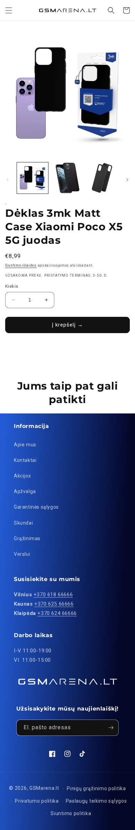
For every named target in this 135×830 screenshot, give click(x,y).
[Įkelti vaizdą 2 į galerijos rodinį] (67, 178)
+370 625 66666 (53, 604)
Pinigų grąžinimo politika (96, 788)
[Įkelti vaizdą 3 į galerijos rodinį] (102, 178)
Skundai (23, 523)
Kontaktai (25, 460)
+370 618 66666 (53, 594)
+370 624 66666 (56, 613)
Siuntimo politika (71, 813)
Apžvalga (25, 491)
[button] (8, 10)
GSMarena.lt (44, 788)
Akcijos (22, 476)
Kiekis (11, 286)
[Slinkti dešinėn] (127, 179)
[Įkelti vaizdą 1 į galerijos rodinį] (32, 178)
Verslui (22, 554)
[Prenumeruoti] (110, 728)
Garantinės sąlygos (36, 507)
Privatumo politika (37, 801)
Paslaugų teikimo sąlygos (96, 801)
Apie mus (25, 444)
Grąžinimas (27, 538)
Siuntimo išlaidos (21, 265)
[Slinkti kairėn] (7, 179)
